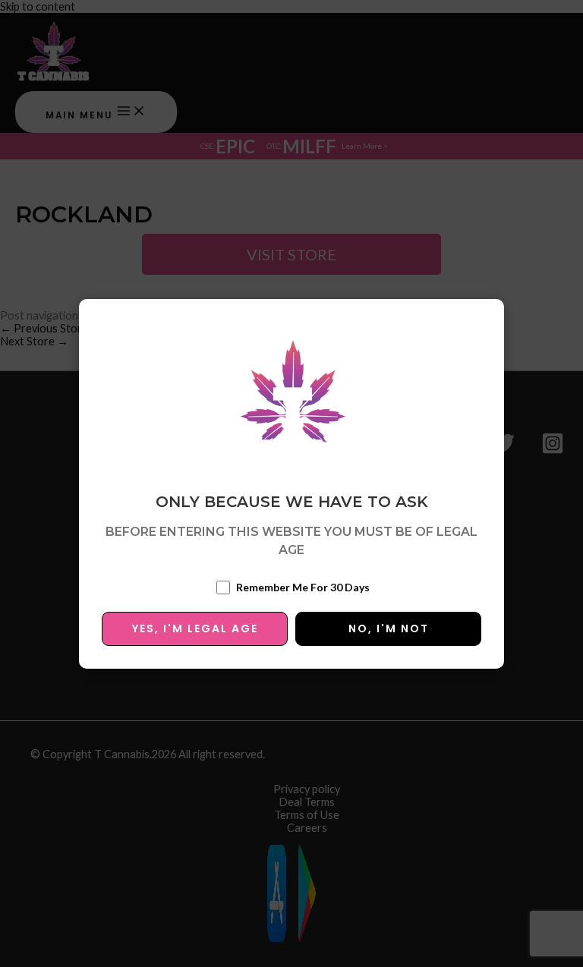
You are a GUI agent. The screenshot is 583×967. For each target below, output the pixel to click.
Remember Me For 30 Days (303, 587)
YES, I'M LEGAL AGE (195, 628)
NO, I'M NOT (388, 628)
